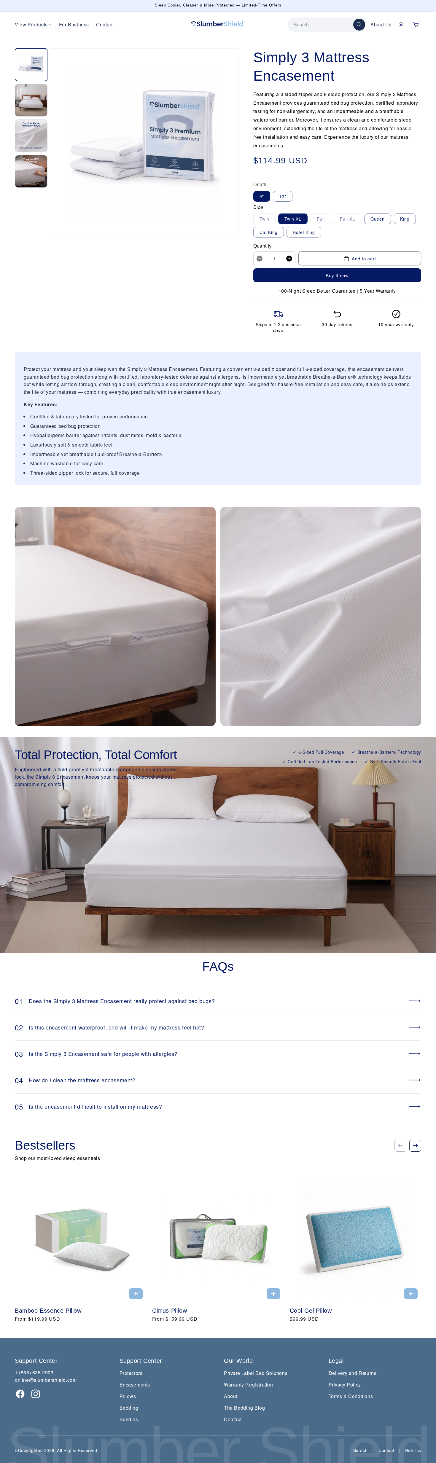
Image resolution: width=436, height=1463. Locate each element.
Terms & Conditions (351, 1396)
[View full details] (136, 1293)
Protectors (131, 1373)
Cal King (269, 232)
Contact (105, 24)
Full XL (350, 220)
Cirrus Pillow (169, 1310)
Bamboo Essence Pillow (48, 1310)
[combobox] (323, 24)
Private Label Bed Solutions (255, 1373)
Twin (268, 220)
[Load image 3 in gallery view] (31, 135)
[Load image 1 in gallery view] (31, 64)
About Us (381, 24)
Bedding (129, 1407)
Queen (377, 219)
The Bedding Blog (244, 1407)
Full (324, 220)
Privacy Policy (345, 1384)
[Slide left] (400, 1146)
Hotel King (304, 232)
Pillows (128, 1396)
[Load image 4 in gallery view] (31, 171)
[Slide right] (415, 1146)
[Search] (359, 25)
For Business (74, 24)
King (405, 219)
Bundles (129, 1419)
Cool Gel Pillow (311, 1310)
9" (262, 196)
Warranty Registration (248, 1384)
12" (282, 196)
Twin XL (292, 219)
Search (360, 1450)
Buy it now (337, 275)
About (230, 1396)
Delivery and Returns (353, 1373)
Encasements (135, 1384)
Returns (413, 1450)
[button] (415, 24)
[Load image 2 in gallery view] (31, 100)
